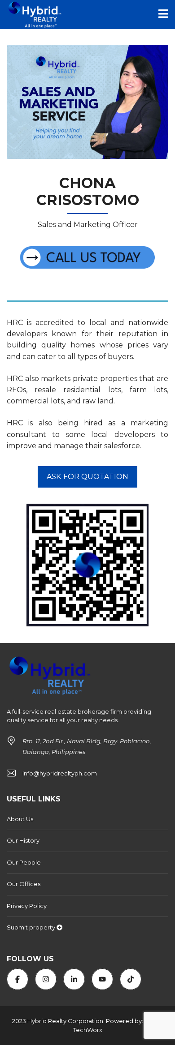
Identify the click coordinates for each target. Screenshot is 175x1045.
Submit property (32, 927)
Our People (24, 862)
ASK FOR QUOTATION (87, 476)
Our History (23, 840)
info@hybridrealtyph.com (59, 773)
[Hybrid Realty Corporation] (32, 14)
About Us (20, 818)
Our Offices (23, 883)
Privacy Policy (27, 905)
